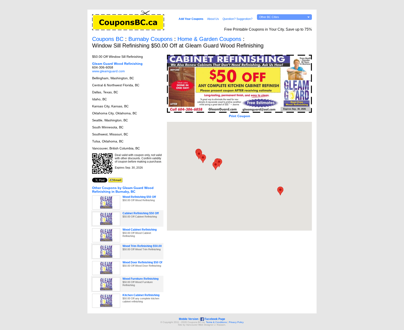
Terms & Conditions (216, 322)
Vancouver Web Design (198, 324)
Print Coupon (239, 116)
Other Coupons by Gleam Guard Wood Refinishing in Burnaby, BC (123, 189)
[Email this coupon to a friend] (115, 181)
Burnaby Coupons (150, 39)
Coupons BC (107, 39)
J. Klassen (219, 324)
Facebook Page (214, 319)
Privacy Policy (236, 322)
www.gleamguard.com (108, 71)
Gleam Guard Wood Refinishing (117, 63)
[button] (203, 158)
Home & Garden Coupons (209, 39)
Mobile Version (188, 319)
